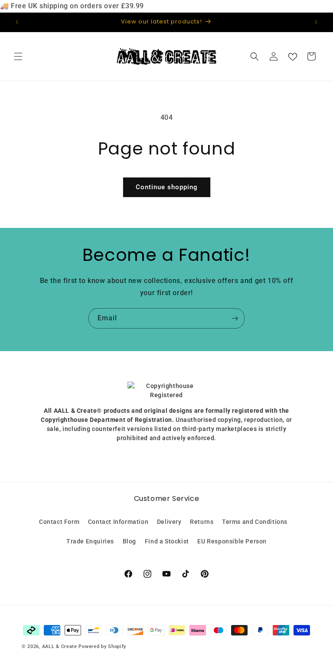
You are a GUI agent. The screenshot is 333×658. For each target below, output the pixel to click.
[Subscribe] (234, 318)
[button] (18, 56)
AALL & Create (59, 646)
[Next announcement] (316, 22)
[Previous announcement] (16, 22)
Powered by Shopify (102, 646)
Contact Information (118, 521)
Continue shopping (167, 187)
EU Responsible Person (232, 541)
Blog (129, 541)
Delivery (169, 521)
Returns (201, 521)
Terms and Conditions (254, 521)
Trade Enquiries (90, 541)
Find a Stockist (167, 541)
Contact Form (59, 521)
